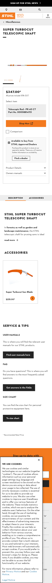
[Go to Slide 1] (8, 79)
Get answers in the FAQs (19, 387)
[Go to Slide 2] (20, 79)
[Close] (39, 460)
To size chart (12, 418)
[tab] (15, 198)
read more (9, 240)
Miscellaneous (13, 22)
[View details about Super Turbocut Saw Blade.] (20, 282)
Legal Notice (8, 580)
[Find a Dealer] (7, 10)
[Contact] (20, 9)
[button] (26, 57)
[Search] (39, 9)
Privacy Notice (13, 571)
